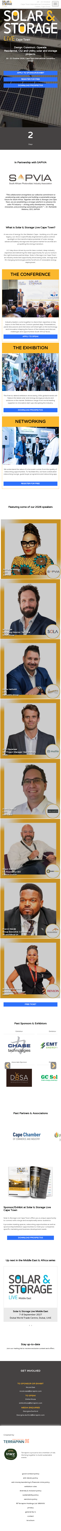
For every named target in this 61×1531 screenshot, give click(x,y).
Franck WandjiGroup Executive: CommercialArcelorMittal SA (16, 932)
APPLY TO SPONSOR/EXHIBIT (30, 73)
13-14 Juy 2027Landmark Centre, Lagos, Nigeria (30, 1314)
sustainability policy (30, 1495)
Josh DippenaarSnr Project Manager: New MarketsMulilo (19, 752)
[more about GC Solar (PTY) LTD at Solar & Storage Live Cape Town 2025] (19, 1078)
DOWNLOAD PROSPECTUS (30, 85)
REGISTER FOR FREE (30, 79)
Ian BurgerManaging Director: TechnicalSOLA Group (16, 632)
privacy (30, 1508)
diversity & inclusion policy (30, 1491)
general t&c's (30, 1512)
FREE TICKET (30, 1004)
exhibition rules (30, 1486)
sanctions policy (30, 1499)
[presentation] (29, 1325)
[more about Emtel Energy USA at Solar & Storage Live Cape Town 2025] (19, 1047)
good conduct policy (30, 1474)
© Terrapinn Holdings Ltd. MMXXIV (30, 1503)
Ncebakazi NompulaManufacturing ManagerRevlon (14, 992)
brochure (30, 1520)
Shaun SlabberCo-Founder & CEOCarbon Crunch (12, 872)
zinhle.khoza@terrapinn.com (30, 1403)
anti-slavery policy (30, 1478)
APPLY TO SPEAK (30, 336)
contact (30, 1516)
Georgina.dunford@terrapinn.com (30, 1415)
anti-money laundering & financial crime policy (30, 1482)
